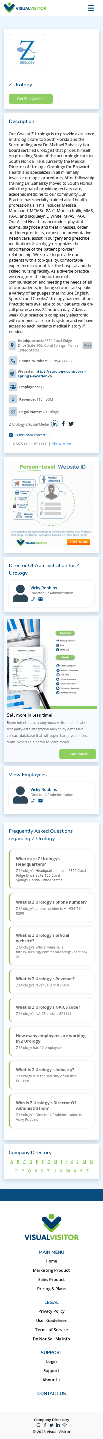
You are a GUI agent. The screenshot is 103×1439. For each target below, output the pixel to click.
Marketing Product (51, 1270)
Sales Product (51, 1279)
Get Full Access (30, 98)
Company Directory (51, 1419)
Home (51, 1261)
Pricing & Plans (51, 1288)
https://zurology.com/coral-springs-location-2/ (52, 373)
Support (52, 1370)
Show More (61, 443)
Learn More (78, 754)
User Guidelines (51, 1320)
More (88, 345)
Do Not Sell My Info (51, 1339)
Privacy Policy (51, 1311)
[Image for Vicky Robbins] (20, 601)
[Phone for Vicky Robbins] (33, 600)
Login (51, 1361)
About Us (51, 1380)
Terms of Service (51, 1329)
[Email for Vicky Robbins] (40, 600)
